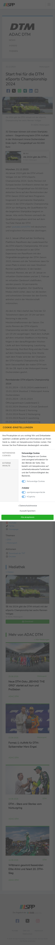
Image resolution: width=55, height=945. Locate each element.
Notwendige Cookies (8, 454)
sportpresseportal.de (36, 492)
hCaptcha (31, 496)
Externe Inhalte (6, 464)
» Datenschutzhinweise (27, 505)
